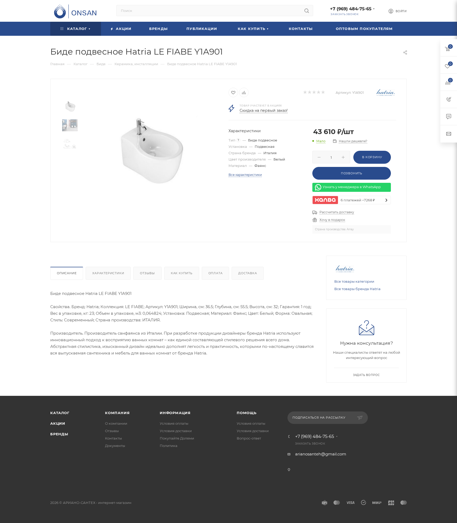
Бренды (59, 434)
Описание (66, 273)
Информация (175, 413)
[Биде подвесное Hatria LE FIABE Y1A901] (148, 152)
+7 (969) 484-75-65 (351, 8)
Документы (115, 446)
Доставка (247, 273)
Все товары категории (354, 281)
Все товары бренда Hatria (357, 289)
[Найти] (306, 10)
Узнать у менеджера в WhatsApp (352, 187)
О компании (116, 423)
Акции (57, 423)
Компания (117, 413)
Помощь (247, 413)
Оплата (215, 273)
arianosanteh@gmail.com (320, 453)
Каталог (60, 413)
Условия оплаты (174, 423)
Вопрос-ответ (249, 438)
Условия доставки (176, 431)
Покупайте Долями (177, 438)
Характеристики (108, 273)
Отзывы (147, 273)
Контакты (113, 438)
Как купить (182, 273)
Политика (168, 446)
